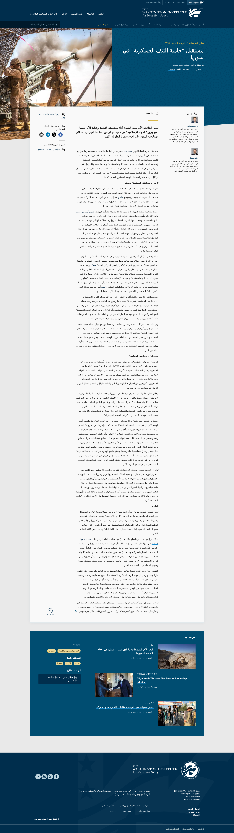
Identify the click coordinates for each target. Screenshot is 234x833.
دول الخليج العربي (122, 24)
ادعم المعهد (126, 811)
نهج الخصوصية (188, 829)
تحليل (100, 13)
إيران (142, 24)
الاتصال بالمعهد (194, 809)
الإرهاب (52, 651)
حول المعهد (77, 13)
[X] (54, 134)
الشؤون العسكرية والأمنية (180, 24)
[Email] (41, 134)
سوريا (59, 663)
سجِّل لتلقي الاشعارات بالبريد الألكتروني (62, 679)
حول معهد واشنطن (142, 811)
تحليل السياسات (196, 43)
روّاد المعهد (114, 811)
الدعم (64, 13)
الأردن (68, 663)
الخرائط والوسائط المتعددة (44, 13)
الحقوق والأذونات (172, 829)
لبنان (135, 24)
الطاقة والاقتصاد (160, 24)
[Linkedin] (48, 134)
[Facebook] (60, 134)
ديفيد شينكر (178, 65)
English (171, 69)
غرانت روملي (190, 65)
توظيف (201, 829)
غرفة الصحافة (194, 812)
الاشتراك (196, 815)
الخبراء (90, 13)
